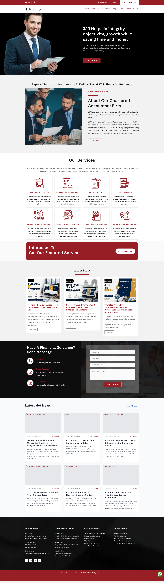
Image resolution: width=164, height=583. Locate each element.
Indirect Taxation (96, 192)
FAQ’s (121, 9)
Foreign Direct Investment (39, 224)
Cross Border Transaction (67, 224)
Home (87, 9)
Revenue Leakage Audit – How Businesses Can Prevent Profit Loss (43, 307)
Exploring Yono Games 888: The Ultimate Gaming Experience (119, 495)
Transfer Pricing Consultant (122, 538)
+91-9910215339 (41, 363)
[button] (128, 2)
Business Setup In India (121, 533)
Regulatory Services (120, 536)
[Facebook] (26, 2)
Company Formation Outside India (124, 543)
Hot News (55, 436)
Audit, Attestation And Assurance (94, 533)
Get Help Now (112, 384)
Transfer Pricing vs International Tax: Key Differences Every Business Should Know (118, 308)
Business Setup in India (96, 224)
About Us (95, 9)
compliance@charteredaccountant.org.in (50, 385)
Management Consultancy (68, 192)
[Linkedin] (31, 2)
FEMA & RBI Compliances (124, 224)
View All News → (133, 406)
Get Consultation (125, 251)
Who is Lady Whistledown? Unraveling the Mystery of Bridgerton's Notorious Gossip (42, 443)
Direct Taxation (125, 192)
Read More (33, 329)
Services (105, 9)
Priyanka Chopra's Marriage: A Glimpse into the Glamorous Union (120, 443)
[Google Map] (34, 2)
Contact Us (130, 9)
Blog (114, 9)
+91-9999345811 (54, 363)
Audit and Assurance (39, 192)
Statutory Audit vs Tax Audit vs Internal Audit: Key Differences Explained (80, 307)
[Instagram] (29, 2)
